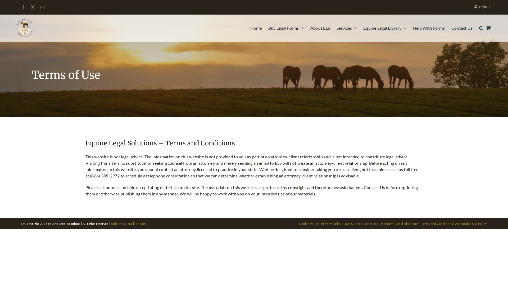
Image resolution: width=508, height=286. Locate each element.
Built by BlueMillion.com (129, 224)
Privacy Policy (331, 224)
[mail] (42, 7)
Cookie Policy (309, 224)
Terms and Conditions (437, 224)
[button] (481, 28)
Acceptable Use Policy (471, 224)
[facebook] (23, 7)
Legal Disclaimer (407, 224)
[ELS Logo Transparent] (25, 19)
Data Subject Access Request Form (368, 224)
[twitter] (33, 7)
